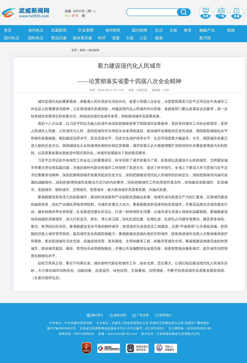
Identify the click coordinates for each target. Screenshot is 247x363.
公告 (143, 37)
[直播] (236, 12)
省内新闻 (112, 30)
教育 (188, 30)
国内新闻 (139, 30)
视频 (231, 30)
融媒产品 (207, 30)
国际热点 (35, 37)
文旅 (173, 30)
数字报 (205, 37)
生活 (159, 30)
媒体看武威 (82, 37)
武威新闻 (59, 30)
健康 (159, 37)
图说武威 (59, 37)
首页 (8, 30)
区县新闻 (86, 30)
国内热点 (11, 37)
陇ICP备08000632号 (61, 328)
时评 (102, 37)
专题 (130, 37)
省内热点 (35, 30)
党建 (116, 37)
